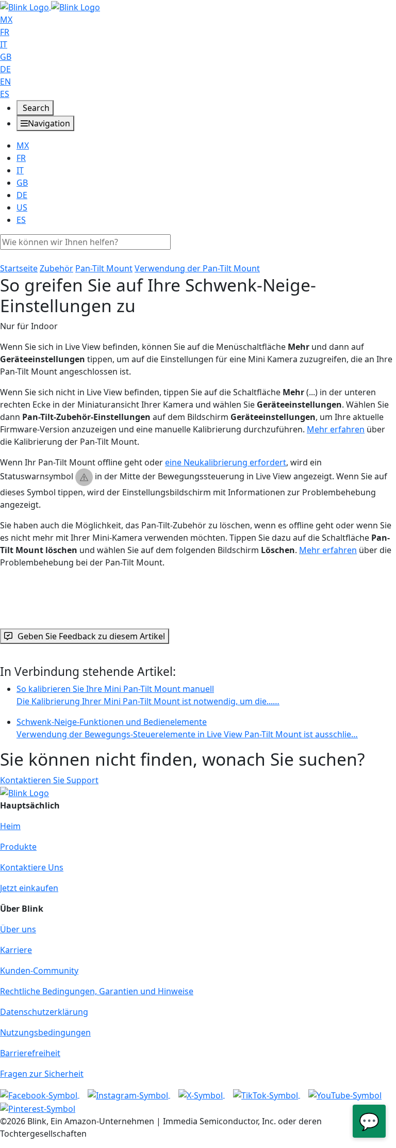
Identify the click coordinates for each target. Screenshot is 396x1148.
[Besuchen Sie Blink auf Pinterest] (37, 1107)
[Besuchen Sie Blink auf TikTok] (266, 1094)
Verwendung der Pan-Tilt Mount (197, 268)
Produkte (18, 846)
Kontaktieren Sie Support (49, 780)
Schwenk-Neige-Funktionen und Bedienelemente (187, 728)
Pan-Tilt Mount (104, 268)
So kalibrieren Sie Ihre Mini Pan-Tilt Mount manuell (147, 695)
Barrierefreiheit (30, 1053)
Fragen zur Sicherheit (42, 1073)
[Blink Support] (50, 6)
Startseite (19, 268)
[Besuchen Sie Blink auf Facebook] (39, 1094)
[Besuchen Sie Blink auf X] (201, 1094)
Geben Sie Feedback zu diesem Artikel (91, 636)
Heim (10, 826)
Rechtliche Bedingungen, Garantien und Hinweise (96, 991)
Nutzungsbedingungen (45, 1032)
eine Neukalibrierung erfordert (225, 462)
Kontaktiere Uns (31, 867)
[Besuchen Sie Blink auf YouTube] (345, 1094)
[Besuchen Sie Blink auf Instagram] (129, 1094)
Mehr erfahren (336, 429)
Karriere (16, 950)
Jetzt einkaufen (29, 888)
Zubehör (56, 268)
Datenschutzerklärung (44, 1011)
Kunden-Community (39, 970)
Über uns (18, 929)
